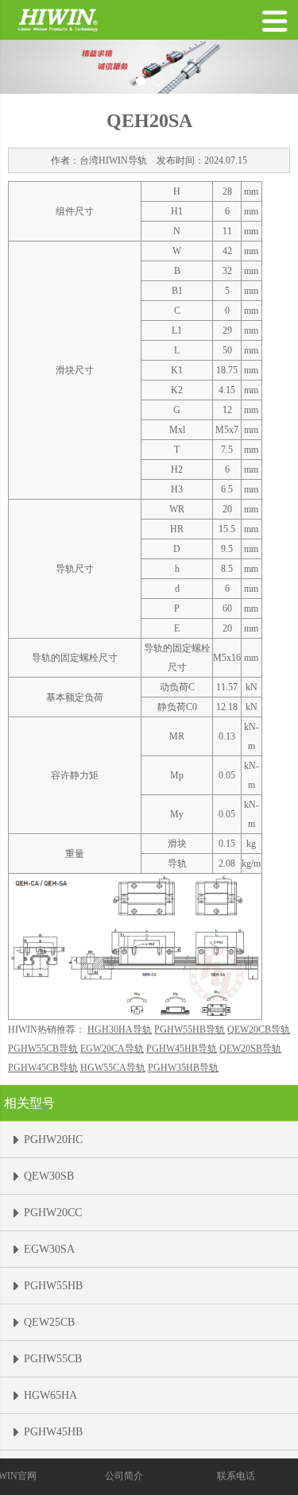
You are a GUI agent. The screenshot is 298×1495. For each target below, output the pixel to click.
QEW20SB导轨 (250, 1048)
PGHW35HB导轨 (183, 1067)
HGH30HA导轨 (119, 1029)
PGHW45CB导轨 (43, 1067)
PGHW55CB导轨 (43, 1048)
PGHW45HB (53, 1432)
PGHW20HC (53, 1139)
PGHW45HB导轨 (181, 1048)
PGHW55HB (53, 1286)
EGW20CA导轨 (112, 1048)
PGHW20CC (53, 1213)
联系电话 (236, 1475)
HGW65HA (50, 1395)
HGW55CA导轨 (112, 1067)
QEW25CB (49, 1322)
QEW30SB (49, 1176)
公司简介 (124, 1475)
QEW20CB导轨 (258, 1029)
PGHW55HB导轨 (189, 1029)
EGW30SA (49, 1249)
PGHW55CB (53, 1359)
